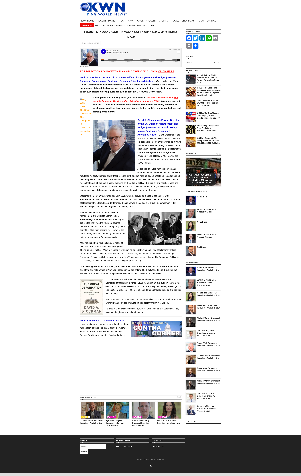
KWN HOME (87, 20)
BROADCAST (189, 20)
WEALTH (151, 20)
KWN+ (131, 20)
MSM (201, 20)
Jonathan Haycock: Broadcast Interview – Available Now (206, 333)
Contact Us (158, 446)
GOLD (140, 20)
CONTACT (212, 20)
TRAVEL (174, 20)
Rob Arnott (202, 197)
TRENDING (86, 417)
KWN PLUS (111, 417)
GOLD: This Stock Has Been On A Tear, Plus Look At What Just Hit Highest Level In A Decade (124, 25)
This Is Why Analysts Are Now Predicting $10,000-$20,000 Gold (208, 128)
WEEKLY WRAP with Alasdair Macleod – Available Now (206, 282)
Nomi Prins (202, 222)
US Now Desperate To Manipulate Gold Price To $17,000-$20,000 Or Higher (208, 140)
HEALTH (101, 20)
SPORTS (163, 20)
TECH (122, 20)
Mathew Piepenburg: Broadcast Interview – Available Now (141, 423)
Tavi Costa (201, 247)
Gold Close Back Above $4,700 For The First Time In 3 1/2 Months (208, 102)
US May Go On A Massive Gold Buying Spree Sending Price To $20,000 (208, 115)
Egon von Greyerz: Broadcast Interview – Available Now (115, 423)
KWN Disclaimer (124, 446)
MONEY (112, 20)
